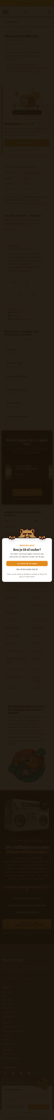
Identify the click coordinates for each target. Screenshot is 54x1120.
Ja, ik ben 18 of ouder (27, 563)
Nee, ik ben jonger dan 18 (27, 569)
